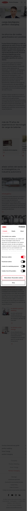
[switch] (23, 261)
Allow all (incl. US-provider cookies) (13, 277)
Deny (13, 282)
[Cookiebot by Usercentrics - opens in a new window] (19, 227)
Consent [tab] (5, 231)
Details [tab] (13, 231)
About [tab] (22, 231)
